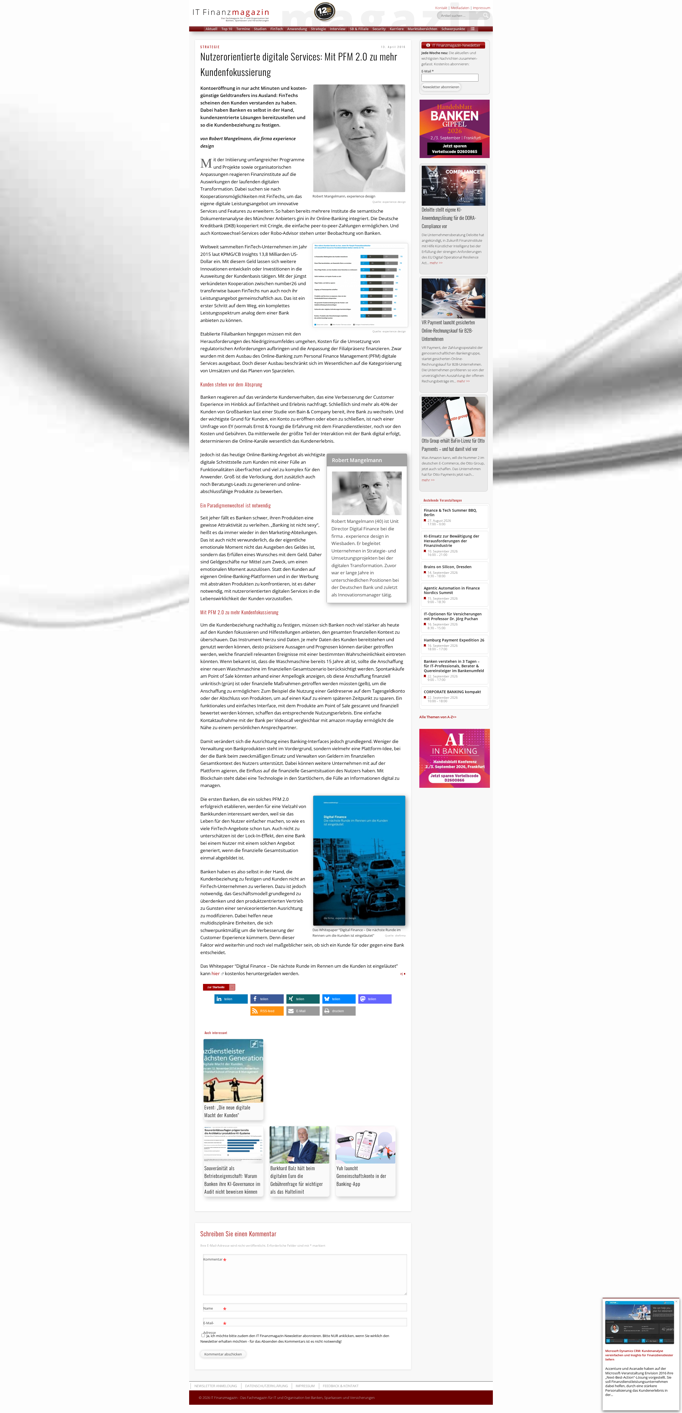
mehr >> (436, 262)
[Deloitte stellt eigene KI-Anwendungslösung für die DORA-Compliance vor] (453, 186)
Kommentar (214, 1260)
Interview (338, 28)
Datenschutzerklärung (266, 1385)
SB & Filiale (359, 28)
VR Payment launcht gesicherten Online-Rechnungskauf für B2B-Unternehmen (448, 330)
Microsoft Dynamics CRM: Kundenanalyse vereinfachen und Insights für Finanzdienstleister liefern (639, 1355)
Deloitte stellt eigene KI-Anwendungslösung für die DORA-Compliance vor (449, 217)
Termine (243, 28)
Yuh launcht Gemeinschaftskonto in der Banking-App (361, 1176)
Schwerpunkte (453, 28)
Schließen (676, 1301)
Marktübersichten (422, 28)
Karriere (397, 28)
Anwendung (297, 28)
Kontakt (441, 7)
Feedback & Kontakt (341, 1385)
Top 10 (226, 28)
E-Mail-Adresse (214, 1327)
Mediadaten (460, 7)
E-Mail (427, 71)
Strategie (318, 28)
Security (379, 28)
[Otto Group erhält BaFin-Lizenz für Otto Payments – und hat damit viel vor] (453, 417)
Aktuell (211, 28)
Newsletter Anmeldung (215, 1385)
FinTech (276, 28)
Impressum (481, 7)
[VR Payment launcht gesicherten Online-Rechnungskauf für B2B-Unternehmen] (453, 298)
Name (214, 1309)
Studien (260, 28)
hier (216, 973)
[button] (472, 28)
